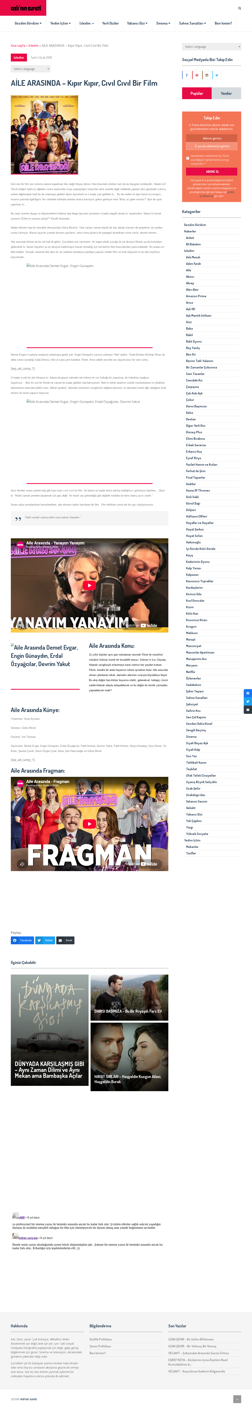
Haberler (190, 231)
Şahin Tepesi (195, 691)
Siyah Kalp (193, 750)
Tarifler (191, 853)
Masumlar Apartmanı (200, 652)
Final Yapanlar (195, 477)
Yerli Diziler (110, 23)
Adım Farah (193, 264)
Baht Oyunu (194, 341)
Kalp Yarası (193, 568)
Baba (189, 328)
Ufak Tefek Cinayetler (201, 775)
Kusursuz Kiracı (196, 620)
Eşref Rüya (193, 458)
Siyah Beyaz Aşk (197, 743)
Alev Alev (192, 290)
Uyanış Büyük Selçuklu (201, 782)
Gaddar (191, 484)
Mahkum (192, 633)
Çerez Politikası (100, 1346)
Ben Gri (191, 354)
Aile (188, 270)
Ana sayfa (18, 45)
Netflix (190, 672)
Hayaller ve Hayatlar (200, 523)
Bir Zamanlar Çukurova (201, 367)
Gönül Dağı (193, 503)
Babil (189, 335)
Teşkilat (191, 769)
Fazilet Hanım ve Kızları (201, 464)
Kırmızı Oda (193, 594)
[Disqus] (89, 1153)
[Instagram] (207, 75)
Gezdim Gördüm (27, 23)
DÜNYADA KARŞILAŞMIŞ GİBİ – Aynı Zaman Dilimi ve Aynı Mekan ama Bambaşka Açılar (49, 1069)
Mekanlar (192, 847)
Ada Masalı (193, 257)
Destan (191, 419)
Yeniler (226, 93)
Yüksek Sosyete (197, 834)
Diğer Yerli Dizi (195, 426)
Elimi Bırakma (195, 439)
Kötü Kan (192, 613)
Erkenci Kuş (194, 452)
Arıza (189, 302)
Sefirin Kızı (193, 711)
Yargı (189, 827)
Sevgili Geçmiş (196, 730)
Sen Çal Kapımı (196, 717)
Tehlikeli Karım (196, 762)
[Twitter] (217, 75)
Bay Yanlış (193, 348)
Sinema (162, 23)
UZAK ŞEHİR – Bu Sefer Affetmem (191, 1339)
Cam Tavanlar (195, 374)
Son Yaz (191, 756)
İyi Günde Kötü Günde (200, 549)
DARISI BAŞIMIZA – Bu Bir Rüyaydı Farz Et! (128, 1011)
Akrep (190, 283)
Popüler (197, 93)
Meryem (191, 665)
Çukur (190, 400)
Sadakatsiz (193, 685)
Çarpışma (192, 387)
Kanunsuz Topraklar (199, 581)
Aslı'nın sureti (28, 1399)
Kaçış (189, 555)
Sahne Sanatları (191, 23)
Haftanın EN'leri (196, 516)
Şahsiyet (192, 704)
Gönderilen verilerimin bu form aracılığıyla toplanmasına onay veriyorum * (210, 159)
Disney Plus (194, 432)
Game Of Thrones (198, 490)
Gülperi (191, 510)
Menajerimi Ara (196, 659)
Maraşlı (190, 639)
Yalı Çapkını (194, 821)
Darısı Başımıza (196, 406)
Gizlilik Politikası (101, 1339)
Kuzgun (191, 626)
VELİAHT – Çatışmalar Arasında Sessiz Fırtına (198, 1353)
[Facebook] (187, 75)
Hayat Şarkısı (195, 529)
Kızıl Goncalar (195, 601)
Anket (190, 238)
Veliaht (190, 808)
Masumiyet (193, 646)
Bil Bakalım (193, 244)
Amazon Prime (196, 296)
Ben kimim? (223, 23)
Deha (189, 413)
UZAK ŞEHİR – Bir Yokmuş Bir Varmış (192, 1346)
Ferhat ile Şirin (196, 471)
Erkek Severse (196, 445)
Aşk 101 (190, 309)
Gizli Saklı (192, 497)
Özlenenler (193, 678)
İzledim (85, 23)
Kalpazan (192, 575)
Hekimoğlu (193, 542)
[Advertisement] (89, 898)
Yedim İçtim (59, 23)
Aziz (189, 322)
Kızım (190, 607)
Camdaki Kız (194, 380)
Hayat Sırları (194, 536)
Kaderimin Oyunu (198, 562)
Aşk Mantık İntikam (198, 315)
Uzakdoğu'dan (195, 795)
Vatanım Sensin (196, 801)
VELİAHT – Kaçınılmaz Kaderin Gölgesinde (196, 1371)
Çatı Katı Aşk (194, 393)
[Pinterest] (197, 75)
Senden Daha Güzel (199, 724)
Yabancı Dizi (136, 23)
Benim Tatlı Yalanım (199, 361)
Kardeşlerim (194, 588)
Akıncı (190, 277)
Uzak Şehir (193, 788)
